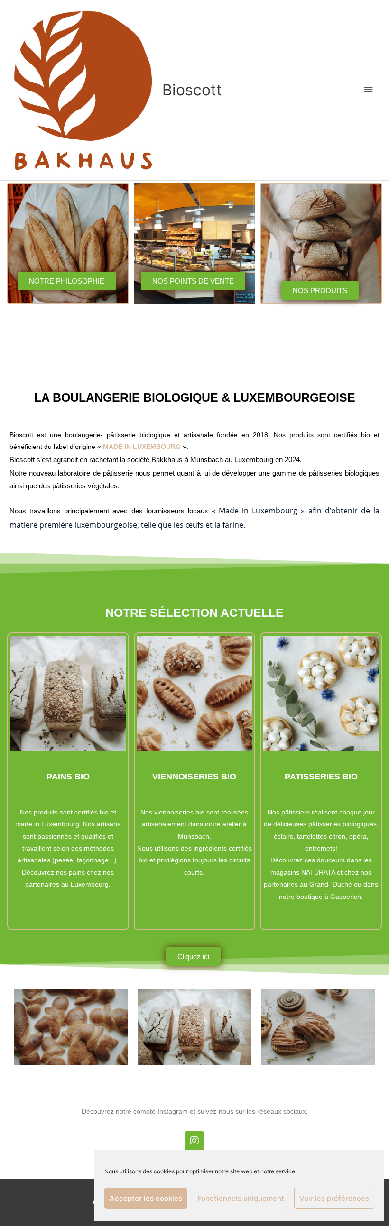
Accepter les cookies (146, 1198)
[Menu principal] (369, 89)
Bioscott (192, 90)
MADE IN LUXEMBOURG (142, 446)
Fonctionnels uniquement (240, 1198)
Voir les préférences (334, 1198)
